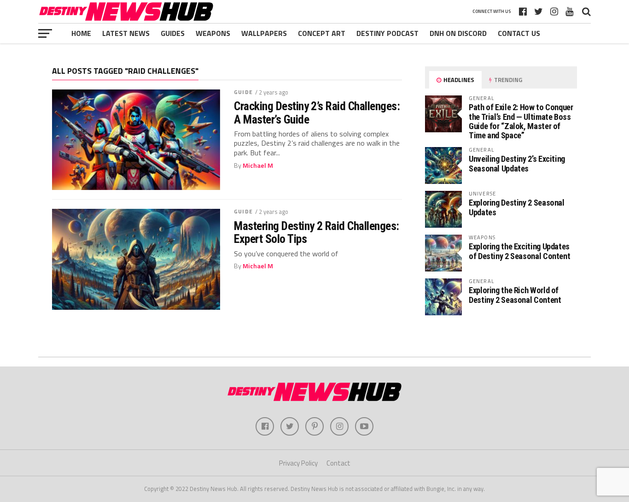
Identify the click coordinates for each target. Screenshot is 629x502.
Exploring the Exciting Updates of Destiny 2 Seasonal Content (519, 251)
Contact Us (519, 33)
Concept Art (321, 33)
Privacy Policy (298, 463)
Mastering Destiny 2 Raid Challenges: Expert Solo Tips (316, 232)
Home (81, 33)
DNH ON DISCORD (458, 33)
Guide (243, 92)
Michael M (258, 165)
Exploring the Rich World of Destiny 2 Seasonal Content (515, 294)
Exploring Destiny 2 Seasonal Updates (517, 207)
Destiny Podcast (387, 33)
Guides (173, 33)
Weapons (213, 33)
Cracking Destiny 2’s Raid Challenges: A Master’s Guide (317, 112)
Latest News (126, 33)
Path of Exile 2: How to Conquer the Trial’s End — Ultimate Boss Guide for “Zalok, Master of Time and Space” (521, 121)
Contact (338, 463)
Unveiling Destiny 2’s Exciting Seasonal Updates (517, 163)
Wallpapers (264, 33)
